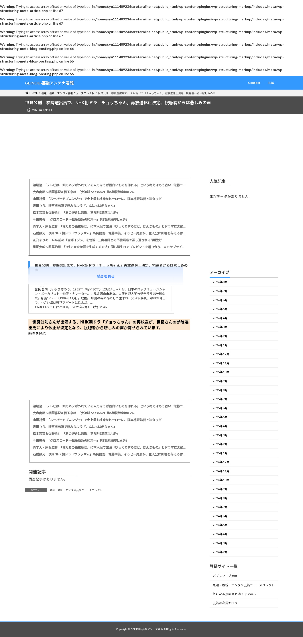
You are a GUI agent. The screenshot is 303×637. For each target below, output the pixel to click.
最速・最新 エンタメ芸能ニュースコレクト (75, 490)
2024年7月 (220, 507)
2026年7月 (220, 291)
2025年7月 (220, 399)
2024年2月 (220, 552)
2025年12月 (221, 354)
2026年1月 (220, 345)
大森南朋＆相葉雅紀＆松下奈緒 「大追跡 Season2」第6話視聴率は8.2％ (83, 192)
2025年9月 (220, 381)
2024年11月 (221, 471)
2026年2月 (220, 336)
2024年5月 (220, 525)
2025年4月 (220, 426)
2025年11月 (221, 363)
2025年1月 (220, 453)
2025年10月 (221, 372)
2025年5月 (220, 417)
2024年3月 (220, 543)
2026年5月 (220, 309)
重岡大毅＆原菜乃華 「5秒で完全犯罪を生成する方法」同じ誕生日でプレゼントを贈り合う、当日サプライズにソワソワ (109, 247)
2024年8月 (220, 498)
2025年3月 (220, 435)
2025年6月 (220, 408)
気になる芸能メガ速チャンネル (234, 594)
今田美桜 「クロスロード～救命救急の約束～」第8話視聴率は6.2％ (80, 219)
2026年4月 (220, 318)
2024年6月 (220, 516)
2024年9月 (220, 489)
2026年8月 (220, 282)
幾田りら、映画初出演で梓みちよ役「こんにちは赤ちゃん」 (75, 206)
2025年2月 (220, 444)
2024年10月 (221, 480)
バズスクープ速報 (225, 576)
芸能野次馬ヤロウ (225, 603)
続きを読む (37, 333)
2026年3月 (220, 327)
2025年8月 (220, 390)
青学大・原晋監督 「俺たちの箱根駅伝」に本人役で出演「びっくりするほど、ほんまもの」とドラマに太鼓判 (109, 226)
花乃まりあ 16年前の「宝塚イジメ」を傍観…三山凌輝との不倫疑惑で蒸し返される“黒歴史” (98, 240)
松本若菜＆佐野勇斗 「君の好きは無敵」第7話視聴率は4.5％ (75, 212)
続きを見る (106, 276)
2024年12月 (221, 462)
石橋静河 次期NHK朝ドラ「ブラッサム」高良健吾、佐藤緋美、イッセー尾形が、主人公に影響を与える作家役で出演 (109, 233)
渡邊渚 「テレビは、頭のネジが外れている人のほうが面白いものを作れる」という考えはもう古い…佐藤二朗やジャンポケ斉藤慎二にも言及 (109, 185)
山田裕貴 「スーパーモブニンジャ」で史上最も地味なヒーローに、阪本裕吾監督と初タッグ (97, 199)
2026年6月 (220, 300)
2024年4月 (220, 534)
